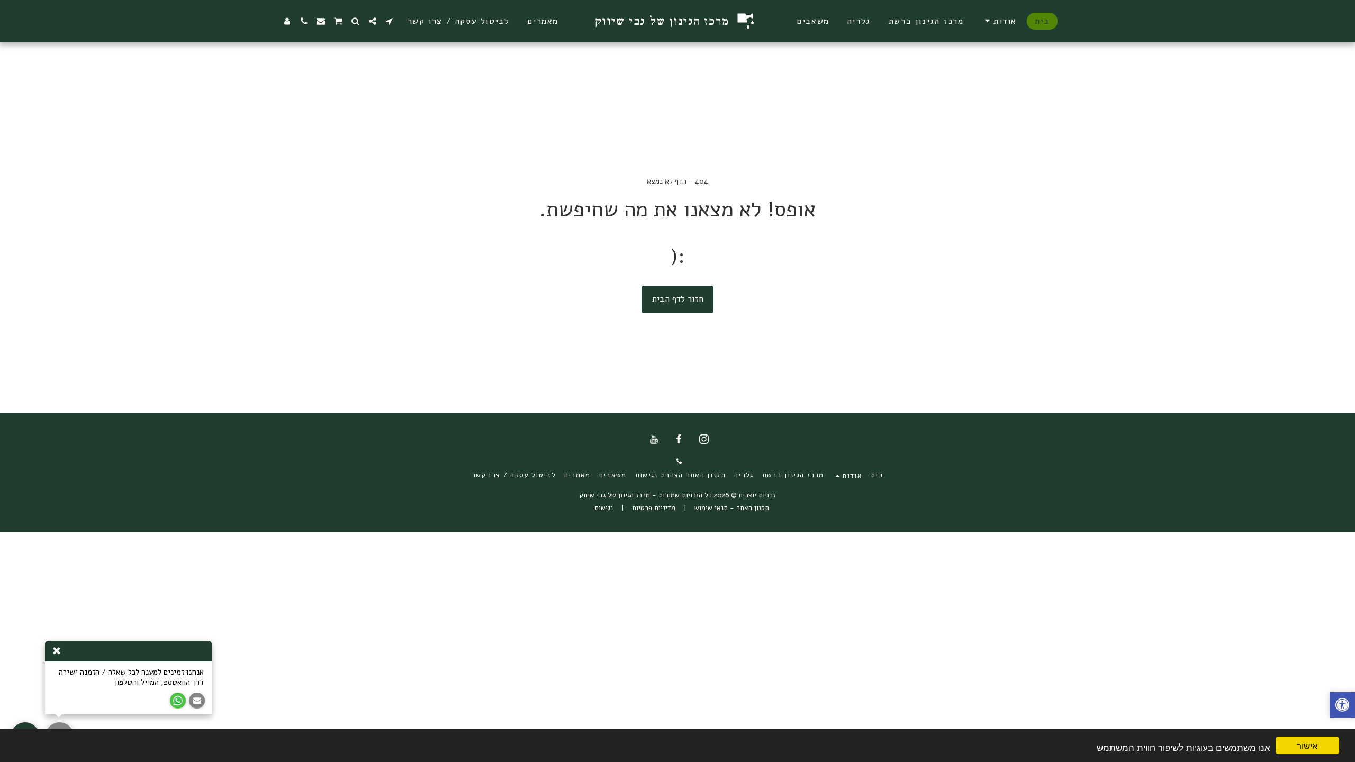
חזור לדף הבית (677, 299)
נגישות (603, 508)
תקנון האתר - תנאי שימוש (731, 508)
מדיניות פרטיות (653, 508)
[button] (999, 21)
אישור (1307, 745)
